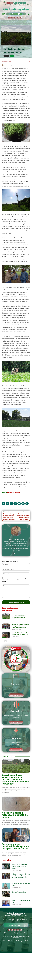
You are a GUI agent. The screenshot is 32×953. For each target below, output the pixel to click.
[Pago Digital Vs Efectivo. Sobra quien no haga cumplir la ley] (6, 635)
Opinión (3, 637)
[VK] (23, 503)
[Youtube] (21, 18)
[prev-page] (3, 641)
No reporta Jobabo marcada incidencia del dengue (15, 815)
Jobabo (12, 55)
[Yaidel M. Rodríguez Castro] (3, 65)
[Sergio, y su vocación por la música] (6, 903)
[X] (18, 18)
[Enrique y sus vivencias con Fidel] (6, 886)
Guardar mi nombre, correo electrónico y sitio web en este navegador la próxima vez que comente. (15, 579)
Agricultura (11, 492)
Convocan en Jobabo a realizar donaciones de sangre (19, 866)
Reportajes (6, 55)
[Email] (15, 503)
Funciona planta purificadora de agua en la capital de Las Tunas (15, 846)
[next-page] (5, 641)
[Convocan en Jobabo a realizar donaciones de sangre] (6, 866)
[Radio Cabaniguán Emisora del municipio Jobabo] (16, 3)
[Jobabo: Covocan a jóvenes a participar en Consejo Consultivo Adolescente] (6, 626)
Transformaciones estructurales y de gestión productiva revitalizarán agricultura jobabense (15, 779)
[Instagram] (12, 18)
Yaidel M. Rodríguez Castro (10, 65)
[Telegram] (15, 18)
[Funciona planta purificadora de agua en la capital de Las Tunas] (16, 835)
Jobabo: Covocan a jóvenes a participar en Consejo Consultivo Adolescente (20, 626)
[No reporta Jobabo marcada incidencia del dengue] (16, 804)
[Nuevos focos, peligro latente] (6, 894)
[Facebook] (9, 18)
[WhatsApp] (11, 503)
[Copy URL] (27, 503)
